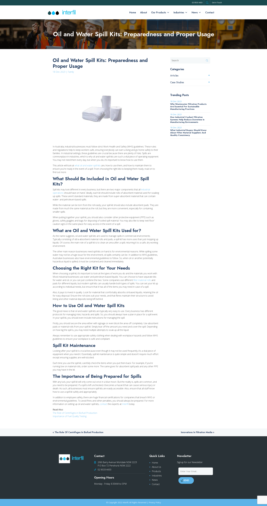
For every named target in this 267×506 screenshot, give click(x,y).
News (195, 12)
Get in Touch (217, 2)
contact (103, 404)
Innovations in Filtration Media (196, 432)
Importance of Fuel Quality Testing (69, 416)
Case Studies (177, 82)
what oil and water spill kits (88, 165)
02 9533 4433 (197, 2)
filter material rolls (142, 280)
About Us (156, 467)
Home (132, 12)
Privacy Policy (155, 502)
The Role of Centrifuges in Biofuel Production (75, 412)
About (143, 12)
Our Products (158, 12)
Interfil (125, 404)
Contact (209, 12)
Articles (174, 75)
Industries (179, 12)
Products (156, 471)
